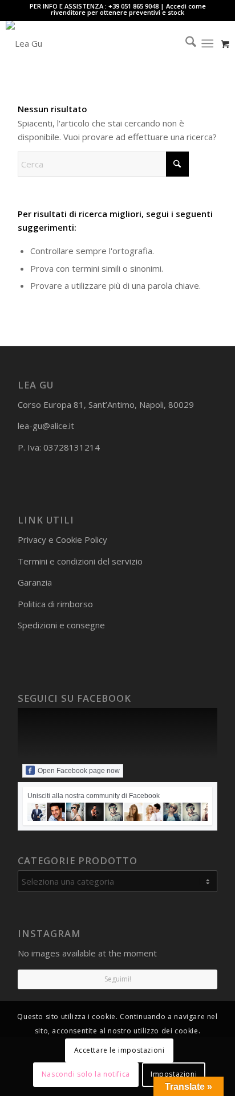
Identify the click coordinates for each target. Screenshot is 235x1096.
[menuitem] (185, 43)
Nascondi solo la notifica (86, 1074)
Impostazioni (174, 1074)
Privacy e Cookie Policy (62, 539)
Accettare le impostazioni (119, 1050)
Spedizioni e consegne (61, 625)
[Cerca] (185, 43)
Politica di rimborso (55, 604)
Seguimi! (117, 979)
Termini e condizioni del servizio (80, 561)
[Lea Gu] (95, 43)
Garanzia (35, 582)
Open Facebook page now (79, 771)
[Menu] (207, 43)
